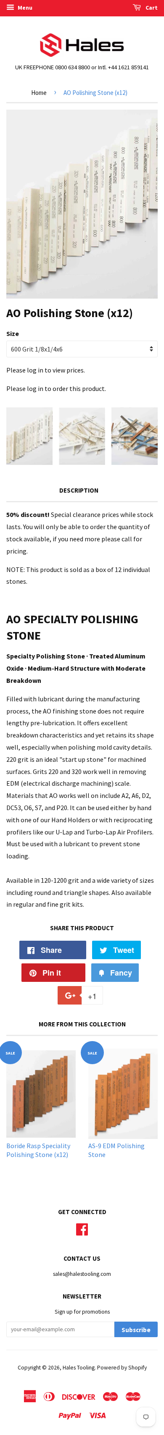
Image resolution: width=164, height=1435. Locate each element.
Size (12, 333)
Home (39, 93)
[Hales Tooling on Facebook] (82, 1228)
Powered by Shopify (122, 1367)
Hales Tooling (79, 1367)
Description (78, 490)
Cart (151, 7)
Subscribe (136, 1330)
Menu (24, 7)
